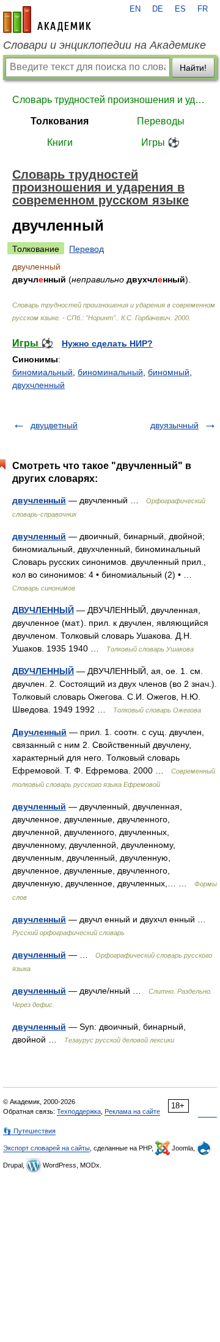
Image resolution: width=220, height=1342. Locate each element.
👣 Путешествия (29, 1131)
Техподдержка (79, 1111)
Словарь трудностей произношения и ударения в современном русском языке (110, 100)
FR (202, 9)
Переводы (161, 121)
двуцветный (54, 425)
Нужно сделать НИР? (107, 343)
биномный (168, 372)
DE (157, 9)
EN (135, 9)
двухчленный (38, 385)
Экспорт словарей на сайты (46, 1148)
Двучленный (39, 732)
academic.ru (47, 19)
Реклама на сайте (132, 1111)
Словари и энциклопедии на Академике (104, 45)
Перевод (86, 249)
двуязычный (174, 425)
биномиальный (42, 372)
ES (180, 9)
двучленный (39, 500)
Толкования (60, 121)
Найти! (193, 68)
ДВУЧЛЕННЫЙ (43, 610)
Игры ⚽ (160, 142)
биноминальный (110, 372)
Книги (60, 142)
